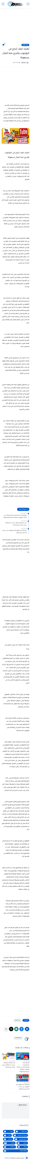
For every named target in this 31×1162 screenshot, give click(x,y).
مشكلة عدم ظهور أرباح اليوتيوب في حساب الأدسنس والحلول (14, 531)
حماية (23, 1147)
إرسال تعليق (22, 1105)
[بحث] (3, 4)
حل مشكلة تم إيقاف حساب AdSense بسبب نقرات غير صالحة (16, 524)
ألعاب (8, 1135)
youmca (24, 62)
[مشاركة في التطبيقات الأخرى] (6, 1029)
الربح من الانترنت (20, 1135)
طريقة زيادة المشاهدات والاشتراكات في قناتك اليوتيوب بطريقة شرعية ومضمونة (15, 516)
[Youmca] (15, 4)
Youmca (7, 1158)
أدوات (9, 1131)
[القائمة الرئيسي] (28, 4)
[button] (21, 1029)
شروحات (10, 1147)
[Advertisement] (15, 26)
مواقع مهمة (16, 1150)
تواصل (9, 1143)
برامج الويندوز (21, 1139)
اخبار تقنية (25, 44)
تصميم (8, 1139)
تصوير (22, 1143)
